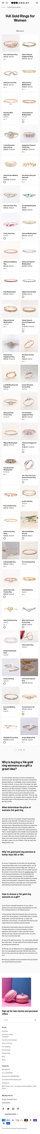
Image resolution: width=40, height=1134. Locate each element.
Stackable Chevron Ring (10, 737)
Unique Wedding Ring (28, 737)
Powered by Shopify (21, 1128)
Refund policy (6, 1050)
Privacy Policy (6, 1053)
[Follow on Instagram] (13, 1109)
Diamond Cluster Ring (10, 205)
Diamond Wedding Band (29, 233)
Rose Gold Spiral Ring (28, 562)
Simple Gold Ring (8, 678)
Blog (3, 1056)
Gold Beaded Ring (27, 590)
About (4, 1060)
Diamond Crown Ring (9, 82)
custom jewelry (29, 949)
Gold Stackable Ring (9, 562)
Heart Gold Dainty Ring (10, 620)
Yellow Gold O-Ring (27, 645)
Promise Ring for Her (28, 707)
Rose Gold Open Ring (9, 506)
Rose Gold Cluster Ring (10, 54)
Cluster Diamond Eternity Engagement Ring (28, 322)
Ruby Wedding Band (9, 292)
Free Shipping (6, 1046)
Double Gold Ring (27, 501)
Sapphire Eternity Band (29, 292)
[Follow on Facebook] (3, 1109)
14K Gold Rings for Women (14, 7)
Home (3, 7)
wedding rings (29, 872)
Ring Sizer (5, 1031)
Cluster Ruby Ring (8, 233)
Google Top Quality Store (9, 1099)
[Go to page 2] (24, 750)
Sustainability (6, 1102)
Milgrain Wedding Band (10, 443)
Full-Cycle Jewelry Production (7, 1035)
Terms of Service (7, 1043)
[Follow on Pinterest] (18, 1109)
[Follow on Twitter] (8, 1109)
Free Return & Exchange (9, 1040)
